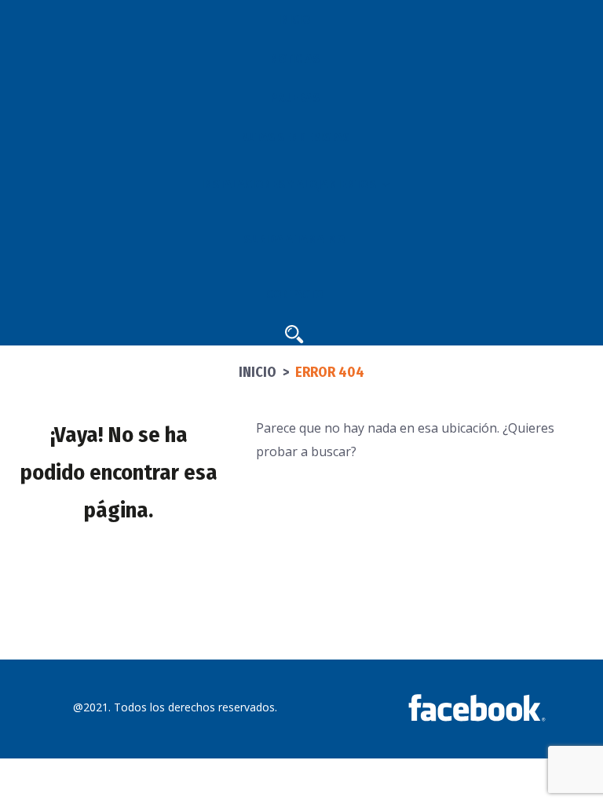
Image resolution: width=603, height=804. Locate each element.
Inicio (257, 372)
